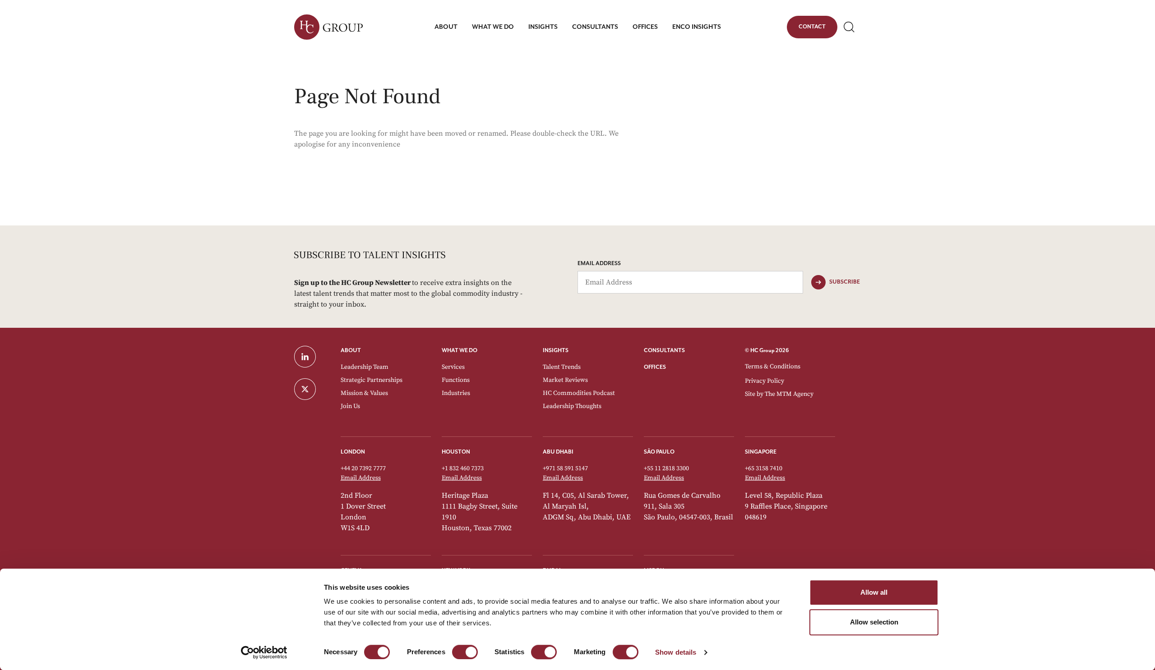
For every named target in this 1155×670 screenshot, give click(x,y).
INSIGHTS (555, 350)
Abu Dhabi (558, 452)
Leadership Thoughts (572, 406)
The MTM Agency (789, 394)
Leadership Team (364, 367)
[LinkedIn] (312, 356)
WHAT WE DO (459, 350)
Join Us (350, 406)
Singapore (760, 452)
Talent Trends (562, 367)
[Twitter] (312, 389)
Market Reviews (565, 380)
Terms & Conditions (772, 367)
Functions (456, 380)
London (353, 452)
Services (453, 367)
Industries (456, 393)
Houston (456, 452)
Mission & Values (364, 393)
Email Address (599, 263)
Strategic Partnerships (371, 380)
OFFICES (655, 367)
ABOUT (351, 350)
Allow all (873, 592)
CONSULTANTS (664, 350)
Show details (675, 652)
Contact (812, 28)
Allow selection (874, 622)
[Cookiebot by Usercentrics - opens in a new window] (264, 652)
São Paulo (659, 452)
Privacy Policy (764, 381)
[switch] (465, 652)
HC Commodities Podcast (579, 393)
